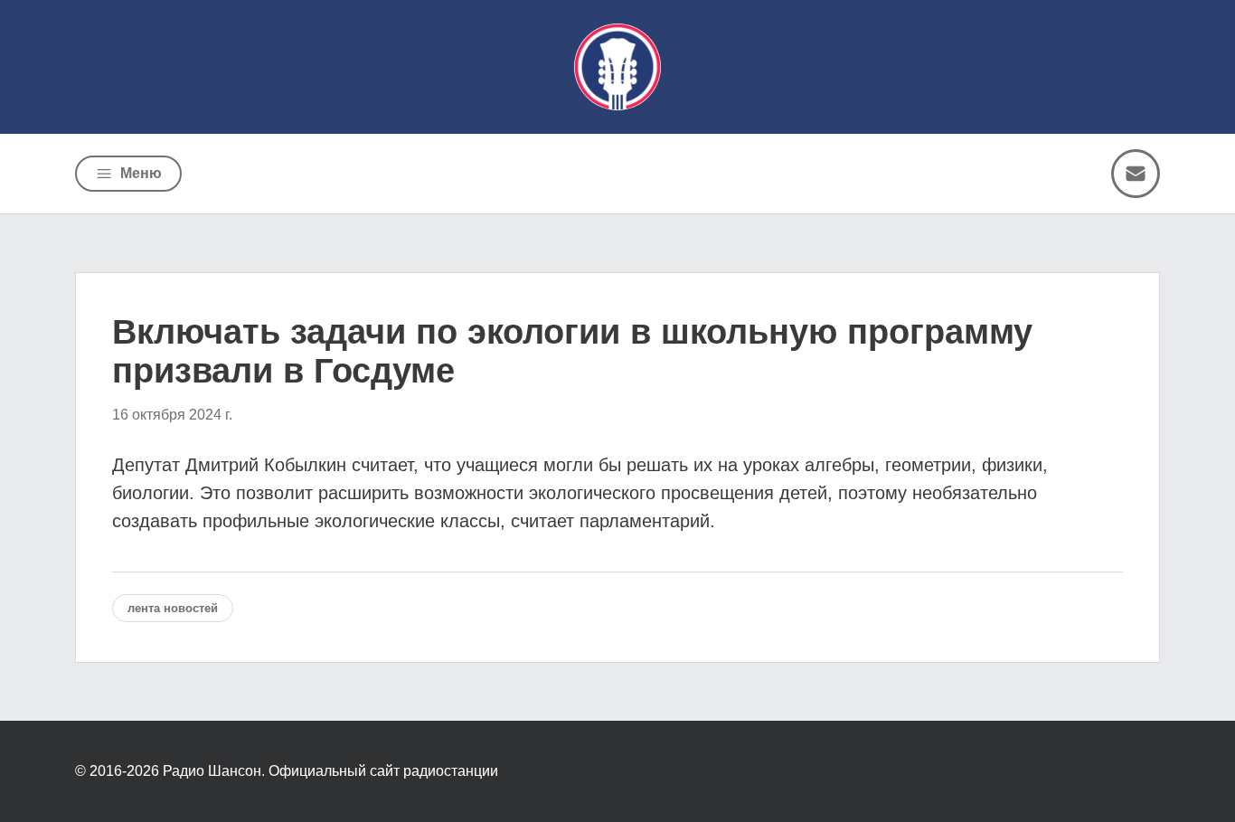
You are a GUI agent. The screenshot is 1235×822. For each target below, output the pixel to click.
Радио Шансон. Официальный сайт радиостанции (330, 771)
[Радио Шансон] (617, 67)
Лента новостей (172, 608)
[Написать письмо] (1135, 173)
